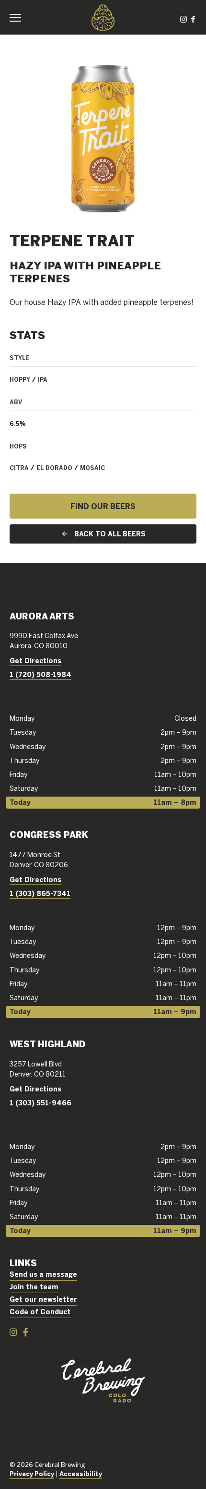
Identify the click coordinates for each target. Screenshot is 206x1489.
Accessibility (80, 1473)
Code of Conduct (40, 1312)
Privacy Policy (32, 1473)
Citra (19, 468)
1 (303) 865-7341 (40, 893)
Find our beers (103, 506)
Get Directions (35, 661)
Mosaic (92, 468)
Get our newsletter (43, 1299)
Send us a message (43, 1274)
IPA (42, 379)
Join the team (34, 1287)
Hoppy (20, 379)
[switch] (19, 17)
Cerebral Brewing (103, 17)
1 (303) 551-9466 (40, 1103)
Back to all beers (110, 534)
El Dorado (54, 468)
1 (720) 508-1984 (40, 674)
